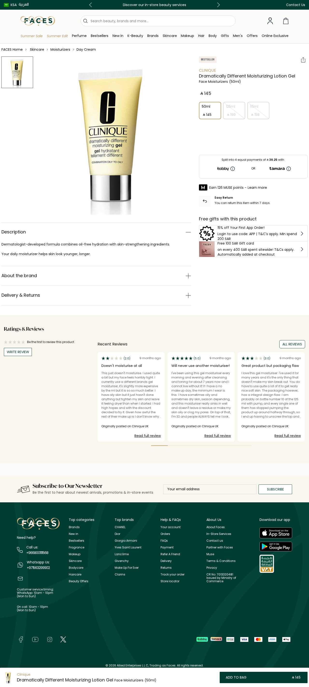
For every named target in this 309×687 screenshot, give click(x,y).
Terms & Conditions (221, 561)
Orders (165, 534)
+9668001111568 (37, 552)
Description (13, 232)
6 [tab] (243, 445)
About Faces (215, 527)
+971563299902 (38, 567)
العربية (24, 4)
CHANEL (120, 527)
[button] (10, 5)
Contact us (214, 541)
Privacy (211, 568)
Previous (91, 4)
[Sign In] (270, 21)
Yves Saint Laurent (128, 547)
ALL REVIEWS (292, 344)
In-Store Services (218, 534)
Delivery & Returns (20, 295)
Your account (171, 527)
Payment (167, 547)
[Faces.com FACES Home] (38, 21)
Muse (210, 554)
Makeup (74, 554)
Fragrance (76, 547)
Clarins (120, 574)
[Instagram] (50, 639)
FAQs (164, 541)
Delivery (166, 561)
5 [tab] (226, 445)
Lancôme (122, 554)
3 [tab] (193, 445)
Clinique (207, 70)
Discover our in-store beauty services (154, 4)
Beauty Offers (78, 581)
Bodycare (76, 568)
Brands (74, 527)
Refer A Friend (170, 554)
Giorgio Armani (126, 541)
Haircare (75, 574)
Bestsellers (76, 541)
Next (217, 4)
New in (73, 534)
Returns (166, 568)
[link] (153, 36)
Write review (18, 352)
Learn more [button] (257, 187)
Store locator (170, 581)
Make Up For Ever (127, 568)
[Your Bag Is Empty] (285, 21)
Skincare (75, 561)
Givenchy (122, 561)
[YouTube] (35, 639)
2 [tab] (176, 445)
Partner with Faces (219, 547)
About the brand (19, 276)
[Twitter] (63, 639)
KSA (14, 5)
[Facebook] (21, 639)
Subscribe (275, 489)
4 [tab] (209, 445)
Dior (117, 534)
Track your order (172, 574)
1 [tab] (159, 445)
